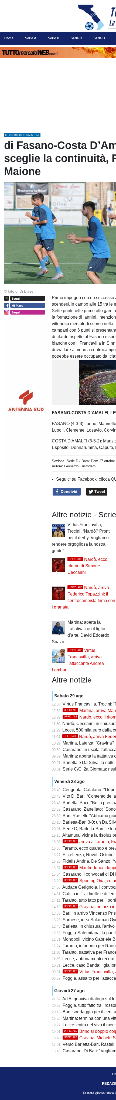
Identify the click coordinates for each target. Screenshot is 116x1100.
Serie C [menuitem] (76, 38)
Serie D (72, 461)
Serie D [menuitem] (99, 38)
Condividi (69, 491)
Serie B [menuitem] (53, 38)
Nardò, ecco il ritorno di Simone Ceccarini (89, 566)
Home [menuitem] (8, 38)
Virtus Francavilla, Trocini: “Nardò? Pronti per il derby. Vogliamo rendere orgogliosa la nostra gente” (81, 537)
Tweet (99, 491)
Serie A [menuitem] (30, 38)
